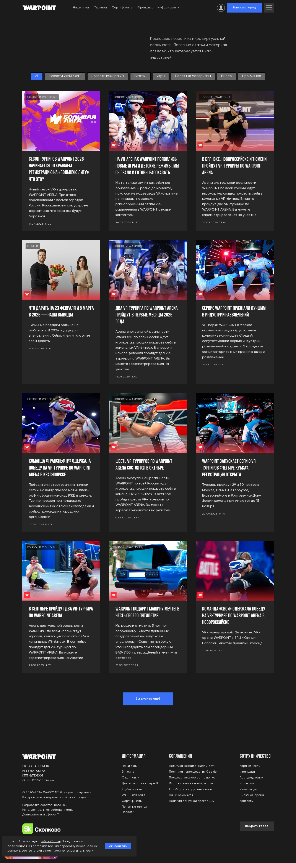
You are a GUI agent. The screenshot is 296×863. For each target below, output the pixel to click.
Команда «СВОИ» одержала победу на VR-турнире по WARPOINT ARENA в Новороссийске (233, 616)
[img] (269, 8)
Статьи (140, 76)
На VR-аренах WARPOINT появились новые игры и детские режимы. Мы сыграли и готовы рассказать (147, 166)
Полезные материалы (193, 76)
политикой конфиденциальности (69, 850)
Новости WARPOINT (65, 76)
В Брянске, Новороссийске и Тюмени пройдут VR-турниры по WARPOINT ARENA (234, 166)
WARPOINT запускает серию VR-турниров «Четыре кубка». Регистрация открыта (229, 468)
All (37, 76)
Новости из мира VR (107, 76)
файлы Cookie (50, 841)
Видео (226, 76)
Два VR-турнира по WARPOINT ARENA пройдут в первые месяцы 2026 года (146, 315)
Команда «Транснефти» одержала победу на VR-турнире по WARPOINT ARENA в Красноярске (60, 468)
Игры (161, 76)
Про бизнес (251, 76)
